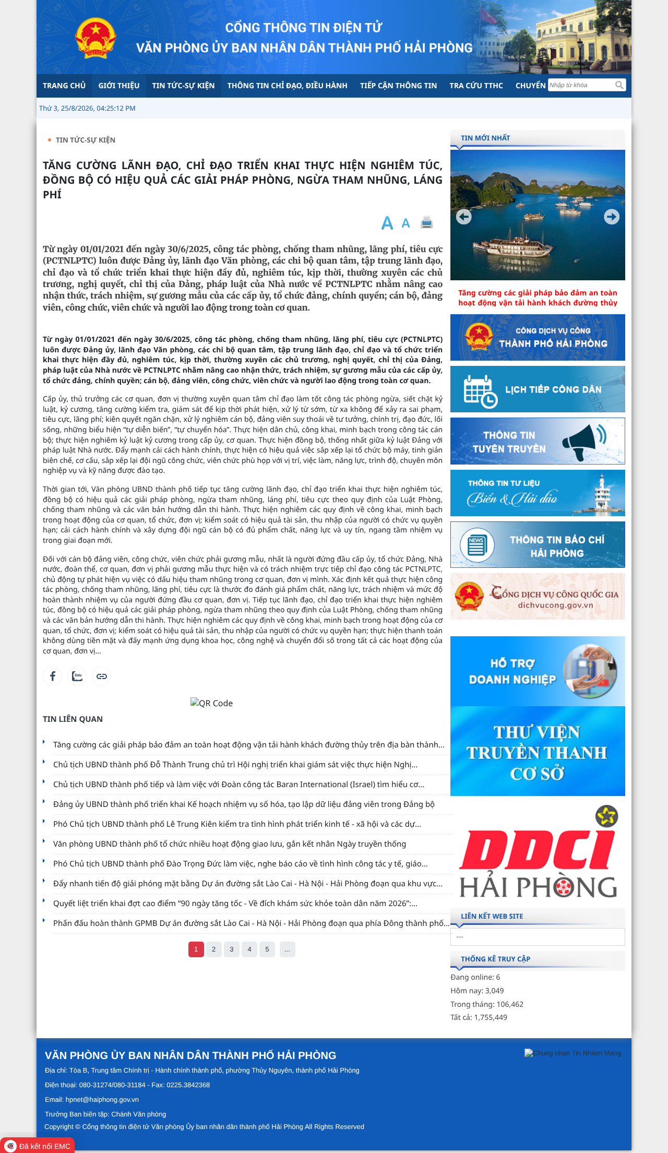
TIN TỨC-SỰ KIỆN (85, 140)
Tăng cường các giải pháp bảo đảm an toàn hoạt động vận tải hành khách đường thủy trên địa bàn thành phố (537, 303)
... (287, 949)
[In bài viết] (426, 223)
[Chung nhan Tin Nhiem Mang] (572, 1053)
